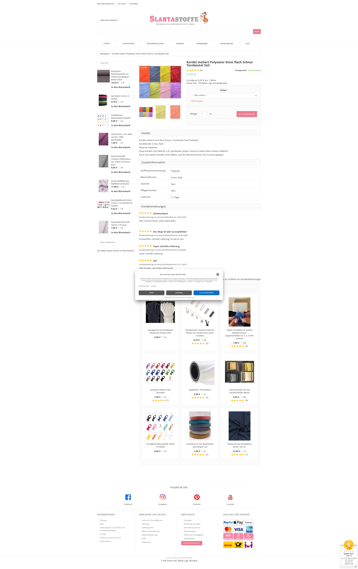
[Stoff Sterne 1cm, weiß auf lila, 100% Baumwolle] (103, 139)
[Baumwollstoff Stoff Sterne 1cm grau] (103, 227)
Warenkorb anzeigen (192, 524)
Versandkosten (220, 83)
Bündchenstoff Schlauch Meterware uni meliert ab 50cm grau (120, 160)
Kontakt (103, 534)
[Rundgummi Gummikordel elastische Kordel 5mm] (160, 312)
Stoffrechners (105, 541)
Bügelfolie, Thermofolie (200, 389)
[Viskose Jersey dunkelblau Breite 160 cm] (239, 426)
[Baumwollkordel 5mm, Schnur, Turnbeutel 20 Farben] (103, 205)
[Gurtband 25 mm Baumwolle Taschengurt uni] (200, 426)
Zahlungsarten (147, 528)
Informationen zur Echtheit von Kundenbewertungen (235, 279)
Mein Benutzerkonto (105, 3)
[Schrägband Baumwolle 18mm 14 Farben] (160, 426)
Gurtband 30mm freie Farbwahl (160, 391)
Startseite (104, 53)
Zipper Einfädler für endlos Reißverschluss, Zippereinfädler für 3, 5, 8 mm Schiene (239, 334)
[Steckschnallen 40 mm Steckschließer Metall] (239, 371)
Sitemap (103, 520)
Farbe (223, 90)
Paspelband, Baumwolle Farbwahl (121, 116)
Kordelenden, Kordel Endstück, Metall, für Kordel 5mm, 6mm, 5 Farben (200, 333)
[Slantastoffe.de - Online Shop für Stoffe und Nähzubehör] (179, 18)
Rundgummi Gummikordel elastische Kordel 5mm (160, 331)
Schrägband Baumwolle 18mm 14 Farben (160, 445)
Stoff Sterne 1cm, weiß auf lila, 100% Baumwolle (121, 137)
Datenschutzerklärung (150, 531)
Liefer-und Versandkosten (152, 520)
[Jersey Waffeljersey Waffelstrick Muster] (103, 186)
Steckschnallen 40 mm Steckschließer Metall (239, 391)
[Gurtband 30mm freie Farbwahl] (160, 371)
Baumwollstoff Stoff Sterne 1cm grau (120, 223)
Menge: (193, 113)
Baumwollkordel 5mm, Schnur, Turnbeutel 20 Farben (121, 203)
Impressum (146, 542)
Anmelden (133, 3)
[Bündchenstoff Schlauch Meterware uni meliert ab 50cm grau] (103, 161)
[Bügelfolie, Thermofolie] (200, 371)
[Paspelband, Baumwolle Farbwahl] (103, 120)
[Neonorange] (175, 112)
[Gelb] (160, 112)
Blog (101, 524)
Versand (193, 560)
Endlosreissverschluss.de (110, 538)
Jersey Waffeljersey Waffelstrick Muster (120, 182)
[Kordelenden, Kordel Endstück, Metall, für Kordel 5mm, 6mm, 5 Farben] (200, 312)
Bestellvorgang (190, 531)
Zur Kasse (122, 3)
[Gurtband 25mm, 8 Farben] (103, 101)
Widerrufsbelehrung (149, 535)
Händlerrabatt (189, 539)
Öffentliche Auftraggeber (193, 535)
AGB (144, 539)
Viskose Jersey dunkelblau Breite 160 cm (239, 445)
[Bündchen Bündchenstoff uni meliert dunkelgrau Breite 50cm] (103, 76)
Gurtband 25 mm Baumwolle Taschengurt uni (199, 445)
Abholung (145, 524)
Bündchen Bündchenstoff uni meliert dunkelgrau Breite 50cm (120, 75)
